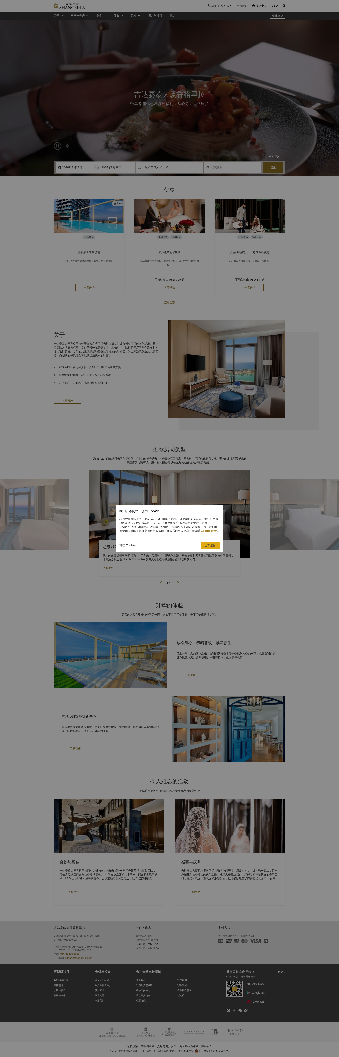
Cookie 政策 (209, 531)
